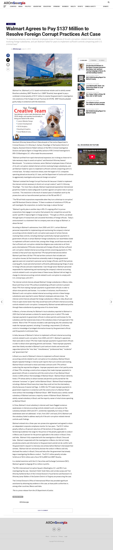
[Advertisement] (92, 130)
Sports (80, 6)
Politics (28, 6)
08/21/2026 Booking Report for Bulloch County (96, 78)
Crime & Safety (90, 6)
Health (73, 6)
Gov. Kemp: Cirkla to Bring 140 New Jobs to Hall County (95, 95)
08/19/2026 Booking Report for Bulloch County (96, 112)
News (20, 6)
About (47, 536)
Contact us (54, 536)
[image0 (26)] (39, 140)
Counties (13, 6)
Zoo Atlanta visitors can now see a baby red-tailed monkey (95, 103)
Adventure (37, 6)
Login (65, 536)
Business (65, 6)
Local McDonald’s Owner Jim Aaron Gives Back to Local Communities (95, 87)
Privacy (61, 536)
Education (47, 6)
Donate (105, 6)
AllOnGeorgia (17, 49)
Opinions (56, 6)
